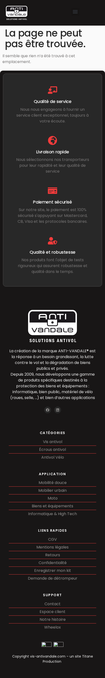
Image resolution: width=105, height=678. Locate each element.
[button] (75, 12)
